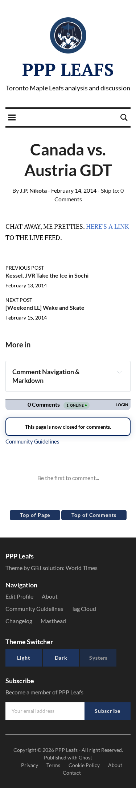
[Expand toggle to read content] (119, 372)
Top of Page (35, 515)
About (50, 596)
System (98, 658)
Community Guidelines (34, 608)
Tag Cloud (83, 608)
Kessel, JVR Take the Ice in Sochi (46, 275)
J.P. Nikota (29, 190)
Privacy (29, 765)
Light (23, 658)
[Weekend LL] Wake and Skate (45, 307)
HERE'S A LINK (107, 226)
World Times (82, 567)
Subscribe (107, 711)
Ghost (85, 757)
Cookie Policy (84, 765)
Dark (61, 658)
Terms (53, 765)
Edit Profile (19, 596)
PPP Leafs (68, 69)
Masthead (53, 620)
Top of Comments (93, 515)
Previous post (24, 268)
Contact (72, 773)
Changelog (18, 620)
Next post (18, 300)
